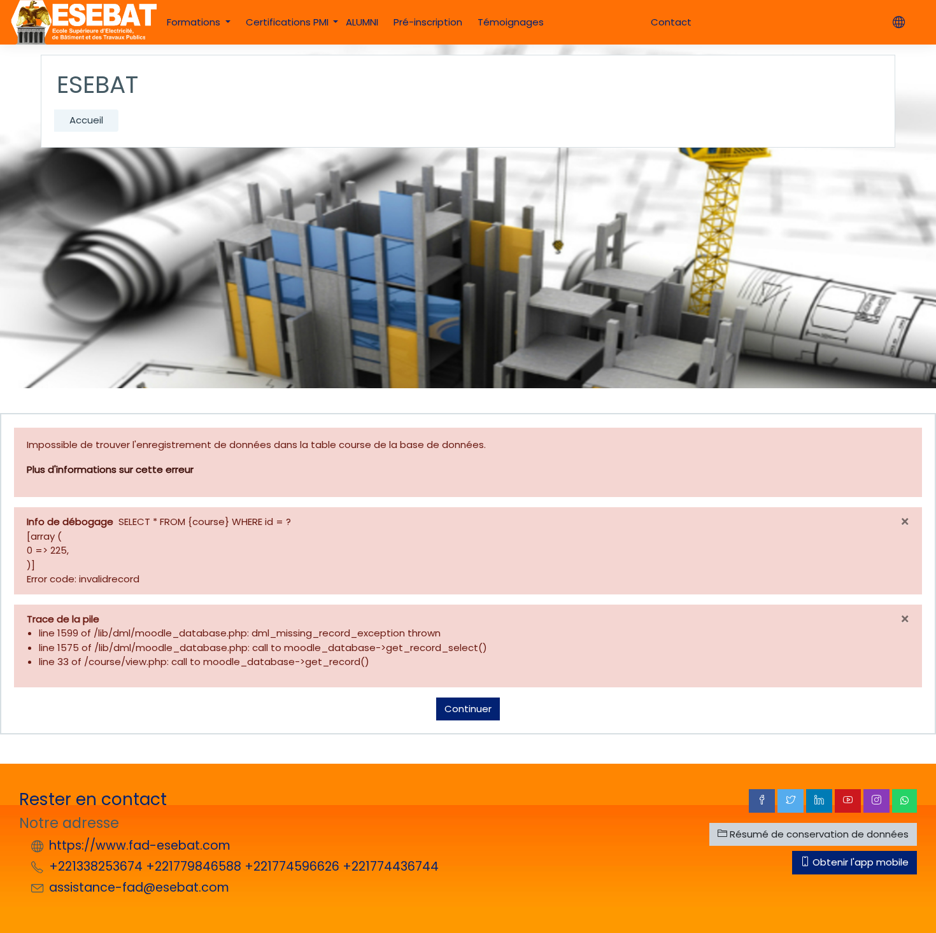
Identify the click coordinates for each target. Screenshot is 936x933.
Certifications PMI (288, 22)
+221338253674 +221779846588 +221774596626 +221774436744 (244, 866)
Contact (671, 22)
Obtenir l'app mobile (859, 862)
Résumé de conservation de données (818, 834)
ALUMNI (362, 22)
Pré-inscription (428, 22)
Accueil (86, 120)
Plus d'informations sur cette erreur (110, 469)
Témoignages (511, 22)
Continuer (468, 708)
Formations (195, 22)
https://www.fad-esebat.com (139, 845)
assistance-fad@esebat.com (139, 887)
